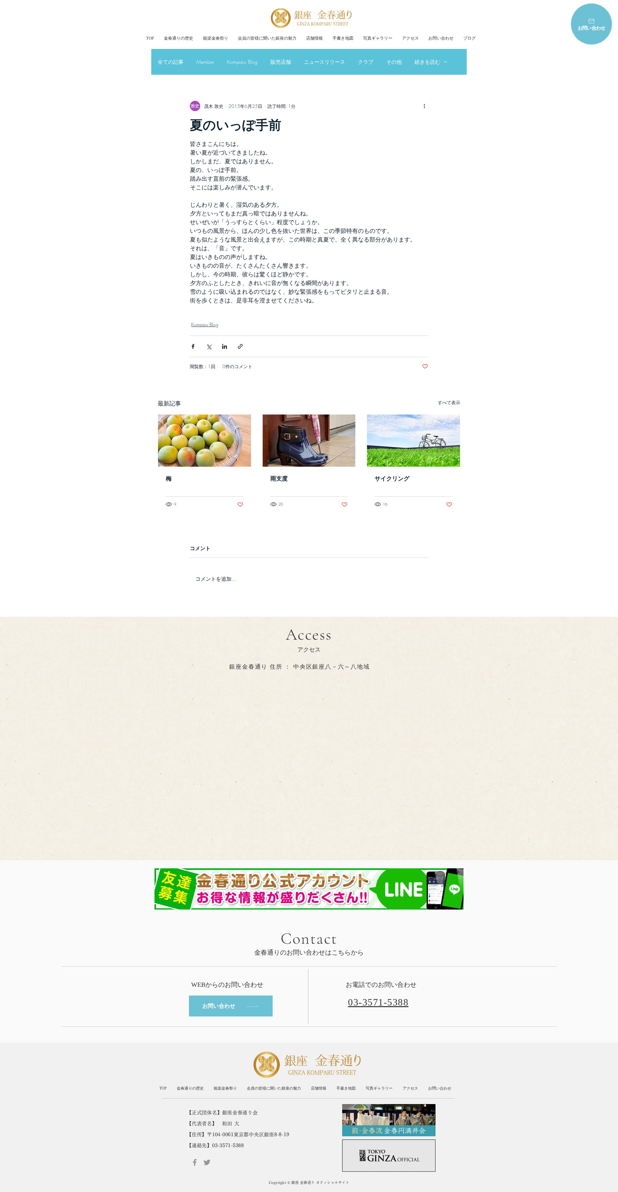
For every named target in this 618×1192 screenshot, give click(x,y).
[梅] (204, 441)
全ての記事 (170, 61)
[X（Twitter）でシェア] (209, 346)
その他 (394, 61)
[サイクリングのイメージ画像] (413, 441)
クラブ (365, 61)
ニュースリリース (324, 61)
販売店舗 (280, 61)
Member (205, 61)
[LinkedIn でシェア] (224, 346)
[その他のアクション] (424, 106)
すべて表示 (449, 402)
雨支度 (279, 478)
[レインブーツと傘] (309, 441)
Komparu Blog (242, 61)
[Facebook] (194, 1162)
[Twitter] (206, 1162)
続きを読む (427, 61)
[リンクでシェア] (240, 346)
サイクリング (392, 478)
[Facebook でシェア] (193, 346)
